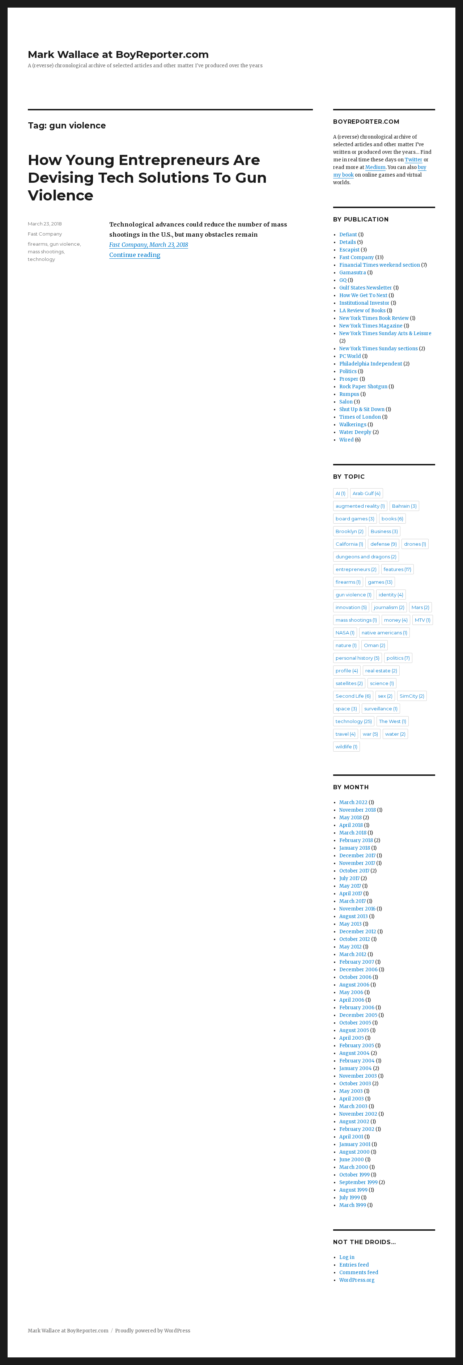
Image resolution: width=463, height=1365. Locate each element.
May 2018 (350, 818)
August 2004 (354, 1053)
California (349, 544)
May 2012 (350, 947)
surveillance (381, 708)
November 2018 (357, 810)
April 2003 (351, 1099)
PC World (350, 356)
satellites (349, 683)
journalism (389, 607)
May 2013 (350, 924)
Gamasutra (352, 273)
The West (392, 721)
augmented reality (360, 506)
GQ (343, 280)
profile (347, 670)
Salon (346, 402)
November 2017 (357, 863)
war (370, 734)
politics (398, 658)
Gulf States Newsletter (365, 288)
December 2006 (358, 970)
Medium (375, 167)
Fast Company (45, 234)
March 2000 (353, 1167)
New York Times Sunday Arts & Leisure (385, 333)
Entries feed (354, 1265)
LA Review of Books (362, 311)
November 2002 (358, 1114)
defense (383, 544)
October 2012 (354, 939)
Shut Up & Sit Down (362, 409)
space (346, 708)
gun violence (65, 244)
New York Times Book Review (374, 318)
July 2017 (349, 878)
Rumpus (349, 394)
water (395, 734)
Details (347, 242)
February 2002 (356, 1129)
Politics (348, 371)
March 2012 (352, 954)
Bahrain (404, 506)
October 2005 (355, 1023)
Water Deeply (355, 432)
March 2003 (353, 1106)
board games (355, 518)
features (397, 569)
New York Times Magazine (371, 326)
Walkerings (352, 425)
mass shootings (46, 251)
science (382, 683)
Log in (346, 1257)
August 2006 (354, 985)
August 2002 (354, 1122)
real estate (381, 670)
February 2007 (356, 962)
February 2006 (356, 1008)
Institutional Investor (364, 303)
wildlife (346, 746)
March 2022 (353, 802)
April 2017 (350, 894)
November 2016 (357, 909)
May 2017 (350, 886)
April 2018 (351, 825)
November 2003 (358, 1076)
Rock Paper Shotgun (363, 387)
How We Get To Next (363, 295)
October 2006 (355, 977)
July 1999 (349, 1198)
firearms (37, 244)
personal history (357, 658)
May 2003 (351, 1091)
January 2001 (354, 1144)
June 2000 (351, 1160)
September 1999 (358, 1182)
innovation (351, 607)
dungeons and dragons (366, 556)
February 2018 (356, 840)
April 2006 (351, 1000)
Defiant (348, 235)
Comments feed (358, 1272)
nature (346, 645)
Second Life (353, 696)
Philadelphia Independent (370, 364)
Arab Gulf (367, 493)
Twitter (413, 160)
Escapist (349, 250)
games (380, 582)
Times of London (360, 417)
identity (391, 594)
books (392, 518)
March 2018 (352, 833)
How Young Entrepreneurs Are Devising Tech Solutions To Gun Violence (147, 177)
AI (340, 493)
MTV (422, 620)
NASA (345, 632)
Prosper (348, 379)
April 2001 (351, 1137)
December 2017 (357, 856)
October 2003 (355, 1084)
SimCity (412, 696)
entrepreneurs (356, 569)
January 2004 (355, 1068)
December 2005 (358, 1015)
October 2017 (354, 871)
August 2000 (354, 1152)
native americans (384, 632)
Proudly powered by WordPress (152, 1331)
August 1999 (353, 1190)
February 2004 (357, 1061)
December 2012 (357, 932)
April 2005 (351, 1038)
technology (41, 259)
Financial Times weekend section (379, 265)
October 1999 (354, 1175)
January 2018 (354, 848)
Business (384, 531)
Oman (374, 645)
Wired (346, 440)
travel (346, 734)
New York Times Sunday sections (378, 349)
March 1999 (352, 1205)
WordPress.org (357, 1280)
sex (385, 696)
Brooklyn (350, 531)
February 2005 (356, 1046)
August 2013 (353, 916)
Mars (420, 607)
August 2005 (354, 1030)
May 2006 (351, 992)
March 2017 (352, 901)
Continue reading (134, 254)
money (396, 620)
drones (415, 544)
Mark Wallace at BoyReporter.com (118, 54)
